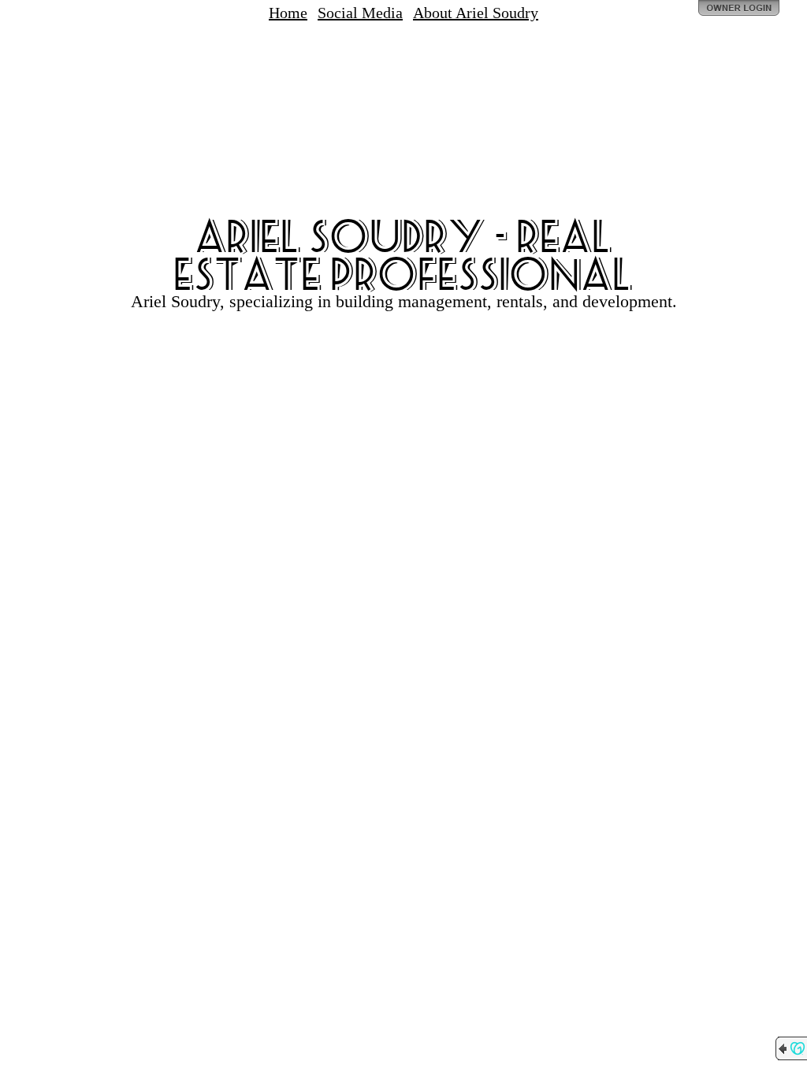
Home (288, 12)
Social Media (360, 12)
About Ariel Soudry (475, 12)
